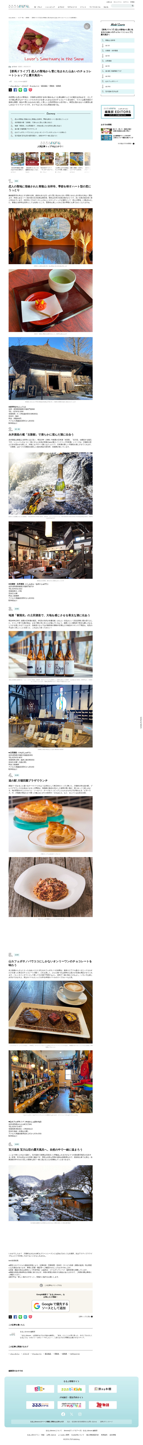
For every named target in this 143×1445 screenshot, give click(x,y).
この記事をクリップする (53, 1285)
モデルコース (75, 1354)
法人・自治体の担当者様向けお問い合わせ (82, 1422)
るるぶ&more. (12, 17)
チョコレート (34, 86)
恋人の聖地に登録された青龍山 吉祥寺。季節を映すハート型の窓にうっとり (41, 119)
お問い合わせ (51, 1435)
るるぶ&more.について (54, 1430)
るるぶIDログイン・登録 (35, 1435)
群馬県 (27, 17)
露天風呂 (44, 86)
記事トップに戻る (84, 1316)
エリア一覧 (20, 17)
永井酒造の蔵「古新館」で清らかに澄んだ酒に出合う (33, 122)
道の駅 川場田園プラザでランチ (26, 129)
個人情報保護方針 (92, 1435)
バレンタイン (15, 86)
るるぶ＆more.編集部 (27, 1332)
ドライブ (25, 86)
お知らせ (109, 2)
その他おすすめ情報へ (125, 143)
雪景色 (51, 86)
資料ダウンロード (106, 1422)
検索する (132, 5)
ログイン (126, 2)
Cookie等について (77, 1435)
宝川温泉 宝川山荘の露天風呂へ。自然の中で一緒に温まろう (36, 136)
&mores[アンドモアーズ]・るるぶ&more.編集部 (80, 1430)
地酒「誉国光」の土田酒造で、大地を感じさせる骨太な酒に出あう (38, 126)
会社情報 (113, 1435)
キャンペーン (118, 2)
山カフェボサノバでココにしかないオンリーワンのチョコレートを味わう (40, 132)
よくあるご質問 (63, 1435)
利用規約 (104, 1435)
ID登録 (132, 2)
